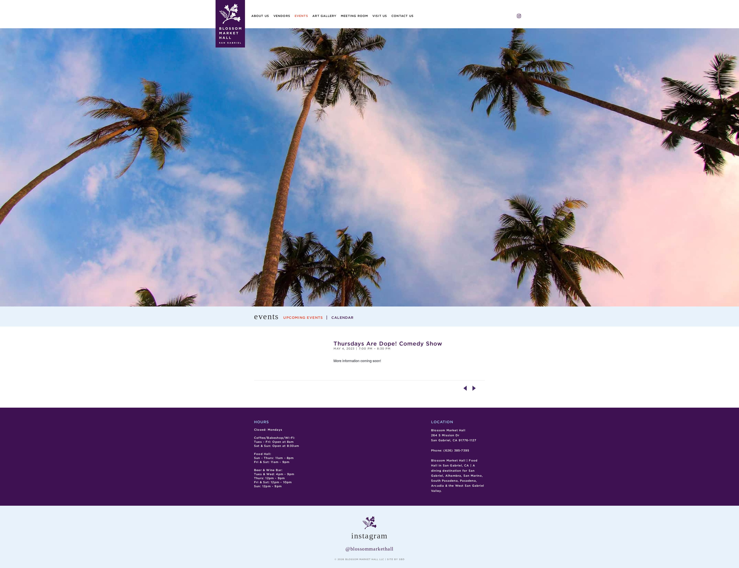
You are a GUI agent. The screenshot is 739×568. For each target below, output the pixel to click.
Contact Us (402, 16)
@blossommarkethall (369, 549)
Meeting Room (354, 16)
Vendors (281, 16)
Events (301, 16)
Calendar (342, 318)
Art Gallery (324, 16)
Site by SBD (396, 559)
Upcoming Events (303, 318)
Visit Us (379, 16)
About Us (260, 16)
